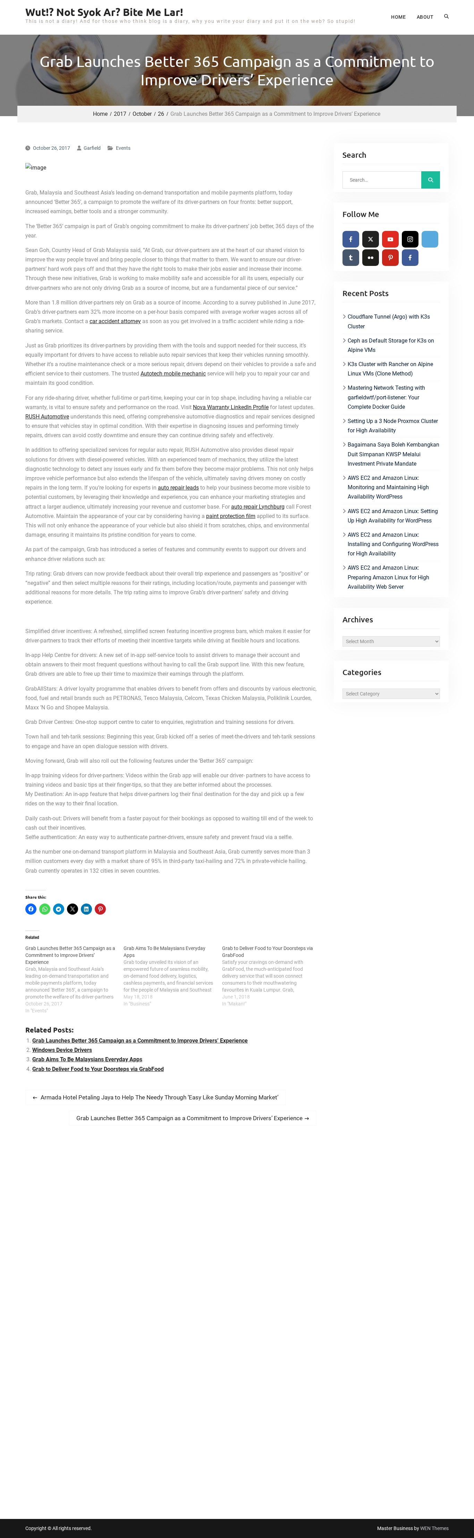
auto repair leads (178, 487)
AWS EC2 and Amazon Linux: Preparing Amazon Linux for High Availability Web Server (388, 577)
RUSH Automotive (47, 416)
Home (398, 17)
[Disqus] (170, 1228)
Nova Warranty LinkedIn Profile (231, 407)
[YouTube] (390, 239)
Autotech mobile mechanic (173, 373)
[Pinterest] (390, 257)
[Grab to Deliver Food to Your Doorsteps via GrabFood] (271, 976)
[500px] (430, 239)
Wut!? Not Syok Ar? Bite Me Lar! (104, 12)
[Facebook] (350, 239)
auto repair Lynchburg (258, 506)
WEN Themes (434, 1528)
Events (123, 148)
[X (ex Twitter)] (370, 239)
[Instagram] (410, 239)
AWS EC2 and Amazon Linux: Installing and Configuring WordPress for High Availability (393, 544)
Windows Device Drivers (62, 1050)
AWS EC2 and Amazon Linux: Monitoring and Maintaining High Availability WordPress (388, 487)
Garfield (92, 148)
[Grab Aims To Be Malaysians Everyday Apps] (173, 976)
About (425, 17)
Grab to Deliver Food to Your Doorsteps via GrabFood (98, 1069)
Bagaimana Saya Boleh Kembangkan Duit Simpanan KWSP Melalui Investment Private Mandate (393, 454)
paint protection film (230, 516)
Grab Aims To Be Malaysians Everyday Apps (87, 1059)
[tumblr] (350, 257)
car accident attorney (115, 321)
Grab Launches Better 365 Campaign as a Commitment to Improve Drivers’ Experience (140, 1040)
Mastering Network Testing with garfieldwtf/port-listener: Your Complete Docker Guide (386, 397)
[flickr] (370, 257)
